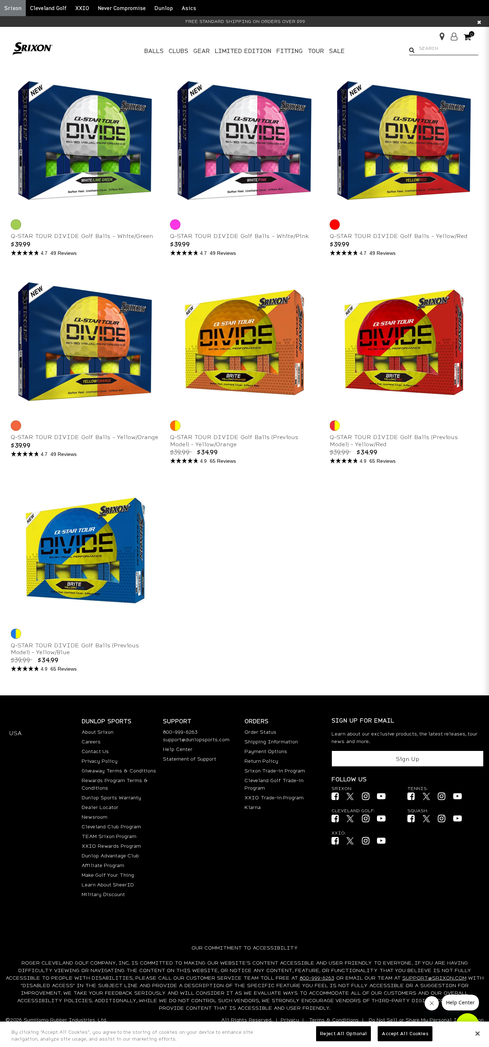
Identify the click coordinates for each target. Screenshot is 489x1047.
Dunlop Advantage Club (110, 855)
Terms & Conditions (334, 1019)
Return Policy (261, 761)
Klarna (253, 807)
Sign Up (407, 759)
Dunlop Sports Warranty (111, 797)
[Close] (477, 1033)
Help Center (178, 749)
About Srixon (97, 732)
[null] (33, 48)
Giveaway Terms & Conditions (119, 770)
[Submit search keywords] (412, 50)
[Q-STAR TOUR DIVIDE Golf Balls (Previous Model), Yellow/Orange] (176, 425)
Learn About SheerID (108, 884)
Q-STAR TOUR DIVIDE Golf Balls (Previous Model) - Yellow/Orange (234, 440)
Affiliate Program (103, 865)
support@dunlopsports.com (196, 739)
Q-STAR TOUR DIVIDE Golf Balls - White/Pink (239, 236)
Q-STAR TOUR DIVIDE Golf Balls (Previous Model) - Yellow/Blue (75, 648)
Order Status (260, 732)
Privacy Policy (99, 761)
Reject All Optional (343, 1033)
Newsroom (94, 816)
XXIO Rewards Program (111, 846)
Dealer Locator (100, 807)
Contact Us (95, 751)
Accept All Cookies (405, 1033)
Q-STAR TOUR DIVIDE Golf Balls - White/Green (82, 236)
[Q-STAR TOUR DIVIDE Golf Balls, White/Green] (17, 224)
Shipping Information (271, 741)
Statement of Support (189, 758)
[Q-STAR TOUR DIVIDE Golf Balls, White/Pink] (176, 224)
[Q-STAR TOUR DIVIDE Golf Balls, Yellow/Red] (336, 224)
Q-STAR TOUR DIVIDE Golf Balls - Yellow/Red (399, 236)
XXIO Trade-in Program (274, 797)
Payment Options (266, 751)
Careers (91, 741)
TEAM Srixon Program (109, 836)
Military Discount (103, 894)
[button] (48, 8)
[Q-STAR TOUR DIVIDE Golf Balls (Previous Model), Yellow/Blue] (17, 633)
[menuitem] (154, 51)
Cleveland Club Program (111, 826)
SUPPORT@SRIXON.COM (434, 977)
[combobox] (443, 48)
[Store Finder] (439, 34)
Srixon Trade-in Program (275, 770)
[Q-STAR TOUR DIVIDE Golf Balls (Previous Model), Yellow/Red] (336, 425)
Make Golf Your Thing (108, 875)
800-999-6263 (180, 732)
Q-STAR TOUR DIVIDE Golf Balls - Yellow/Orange (84, 437)
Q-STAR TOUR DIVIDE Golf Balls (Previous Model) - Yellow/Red (394, 440)
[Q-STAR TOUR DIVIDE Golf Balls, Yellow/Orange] (17, 425)
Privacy (290, 1019)
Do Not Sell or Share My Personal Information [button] (426, 1019)
